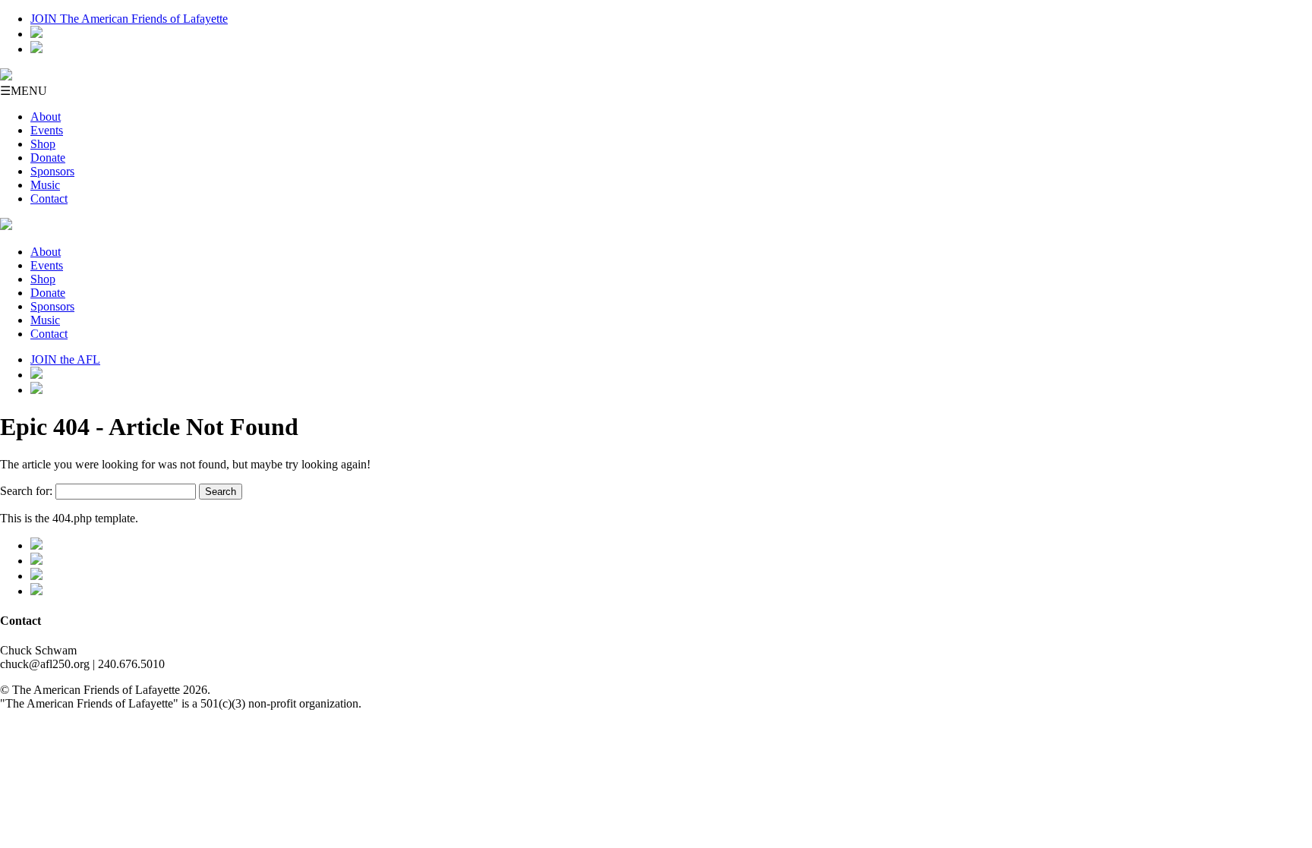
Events (46, 130)
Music (45, 184)
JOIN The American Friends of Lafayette (129, 18)
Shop (42, 143)
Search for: (26, 490)
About (45, 116)
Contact (49, 198)
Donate (47, 157)
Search (220, 491)
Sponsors (52, 171)
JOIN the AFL (65, 359)
